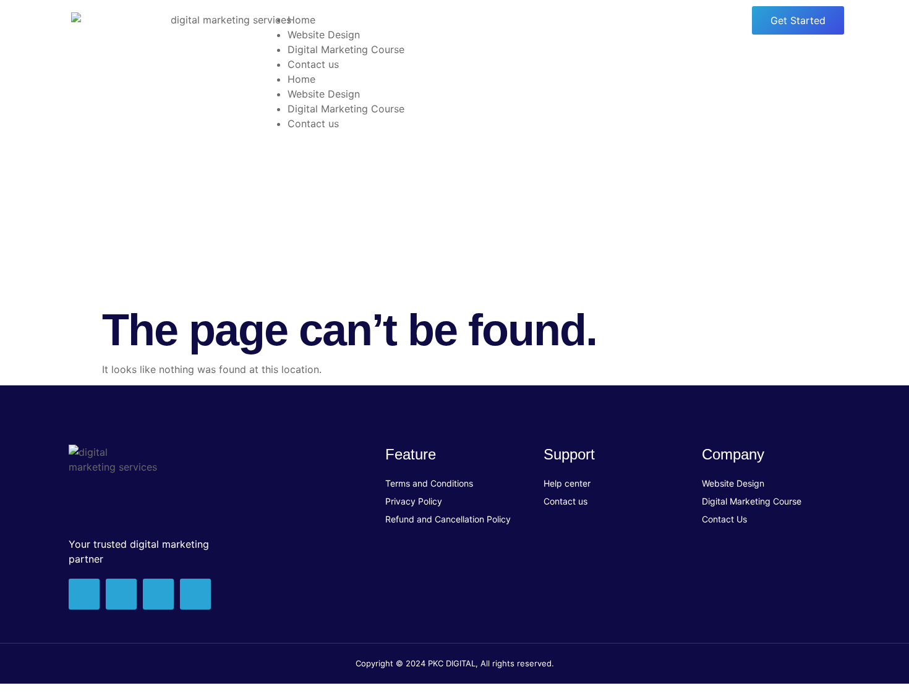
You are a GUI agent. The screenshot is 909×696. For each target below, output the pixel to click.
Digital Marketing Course (346, 49)
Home (301, 20)
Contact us (313, 64)
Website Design (324, 34)
